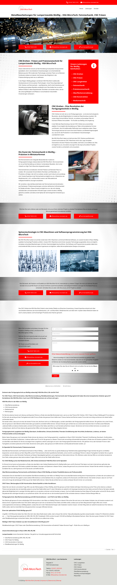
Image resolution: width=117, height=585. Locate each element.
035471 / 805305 (56, 568)
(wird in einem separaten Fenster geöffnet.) (74, 354)
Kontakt (37, 580)
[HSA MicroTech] (25, 6)
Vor (112, 549)
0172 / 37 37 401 (56, 573)
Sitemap (58, 580)
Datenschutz (51, 580)
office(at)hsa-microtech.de (59, 575)
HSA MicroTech (29, 580)
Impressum (44, 580)
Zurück (108, 549)
